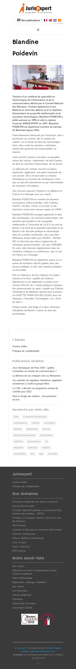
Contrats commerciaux (24, 534)
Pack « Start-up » (21, 546)
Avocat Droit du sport (23, 506)
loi (46, 441)
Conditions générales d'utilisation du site (38, 651)
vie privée (52, 454)
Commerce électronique (34, 417)
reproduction (20, 454)
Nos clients (18, 586)
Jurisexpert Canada (22, 607)
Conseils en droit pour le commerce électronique (37, 529)
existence (18, 441)
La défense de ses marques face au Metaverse (36, 375)
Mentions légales (53, 648)
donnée (46, 429)
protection (32, 447)
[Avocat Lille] (38, 9)
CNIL (16, 417)
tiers (33, 454)
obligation (18, 447)
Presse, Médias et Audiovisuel (27, 538)
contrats (35, 423)
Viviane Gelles (19, 346)
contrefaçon (49, 423)
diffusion (18, 429)
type (41, 454)
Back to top (38, 663)
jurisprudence (34, 441)
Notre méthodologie (22, 578)
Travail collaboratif (21, 595)
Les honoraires (19, 590)
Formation (17, 599)
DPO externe (19, 550)
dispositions (32, 429)
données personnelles (24, 435)
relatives (46, 447)
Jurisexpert (21, 648)
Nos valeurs (18, 566)
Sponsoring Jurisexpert (24, 603)
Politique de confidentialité (25, 351)
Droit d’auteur (19, 525)
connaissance (20, 423)
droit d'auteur (46, 435)
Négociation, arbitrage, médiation (29, 582)
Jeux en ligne (19, 542)
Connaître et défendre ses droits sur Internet (35, 501)
